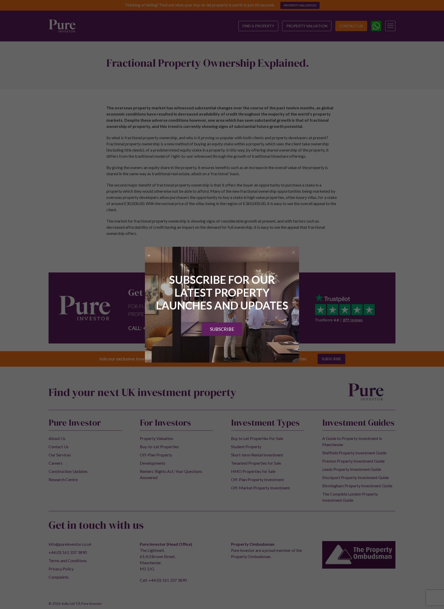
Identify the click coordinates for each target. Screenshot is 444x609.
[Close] (293, 252)
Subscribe (222, 329)
